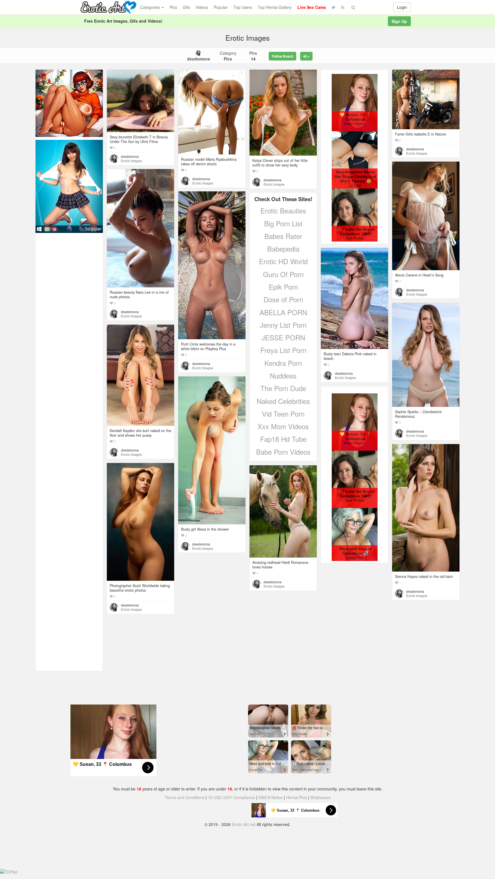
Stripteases (320, 797)
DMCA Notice (270, 797)
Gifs (186, 7)
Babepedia (283, 249)
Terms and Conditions (185, 797)
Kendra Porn (283, 363)
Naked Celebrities (283, 401)
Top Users (242, 7)
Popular (221, 7)
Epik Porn (283, 287)
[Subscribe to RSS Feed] (342, 7)
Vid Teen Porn (283, 414)
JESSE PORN (283, 337)
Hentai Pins (296, 797)
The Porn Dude (283, 388)
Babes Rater (283, 236)
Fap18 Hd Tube (283, 439)
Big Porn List (283, 223)
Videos (202, 7)
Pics (173, 7)
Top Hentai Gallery (275, 7)
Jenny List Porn (283, 325)
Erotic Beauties (283, 210)
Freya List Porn (283, 350)
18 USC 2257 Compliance (231, 797)
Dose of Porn (283, 299)
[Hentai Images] (69, 102)
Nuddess (283, 375)
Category (228, 56)
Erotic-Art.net (244, 824)
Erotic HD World (283, 261)
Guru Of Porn (283, 274)
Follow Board (282, 56)
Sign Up (399, 21)
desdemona (130, 156)
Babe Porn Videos (283, 452)
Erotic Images (131, 160)
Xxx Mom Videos (283, 426)
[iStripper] (69, 185)
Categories (150, 7)
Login (402, 7)
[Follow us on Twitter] (333, 7)
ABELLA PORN (283, 312)
